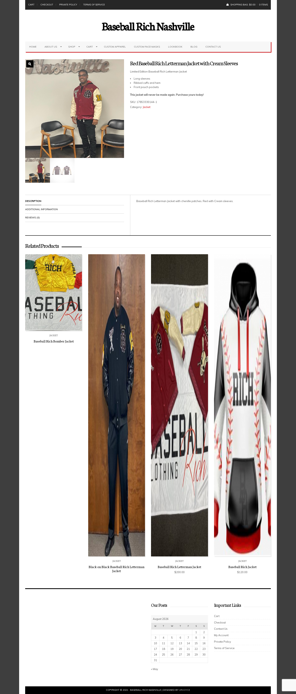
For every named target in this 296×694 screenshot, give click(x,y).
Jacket (146, 107)
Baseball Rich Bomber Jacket (54, 341)
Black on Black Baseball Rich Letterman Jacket (116, 568)
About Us (51, 46)
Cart (31, 4)
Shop (71, 46)
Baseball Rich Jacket (242, 566)
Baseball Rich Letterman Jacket (179, 566)
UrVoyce (184, 690)
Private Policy (68, 4)
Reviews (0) (32, 217)
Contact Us (213, 46)
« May (154, 669)
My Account (221, 635)
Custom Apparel (115, 46)
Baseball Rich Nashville (148, 25)
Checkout (46, 4)
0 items (263, 4)
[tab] (74, 201)
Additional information (41, 209)
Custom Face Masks (147, 46)
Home (32, 46)
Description (33, 200)
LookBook (175, 46)
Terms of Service (94, 4)
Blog (193, 46)
